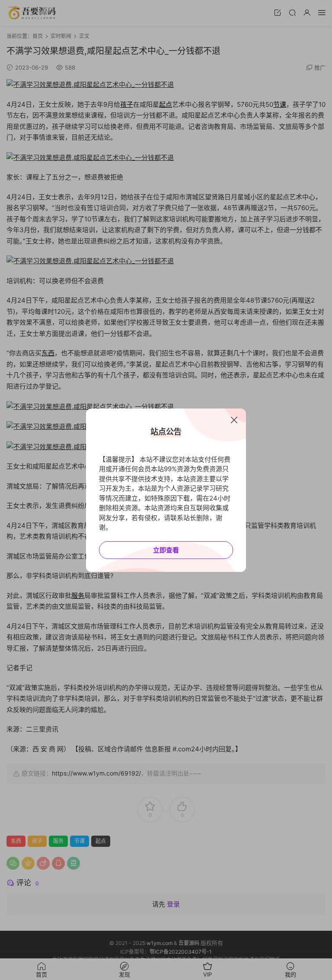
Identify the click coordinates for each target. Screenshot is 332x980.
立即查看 (166, 550)
